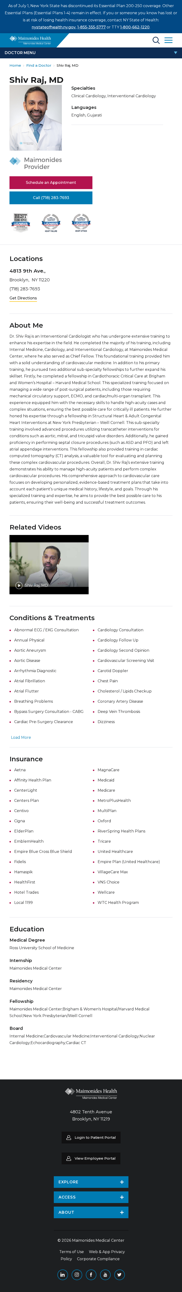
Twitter (119, 1274)
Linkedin (62, 1274)
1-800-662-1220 (135, 27)
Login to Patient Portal (95, 1137)
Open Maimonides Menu (168, 40)
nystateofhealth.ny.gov (54, 27)
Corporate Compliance (98, 1259)
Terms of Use (71, 1252)
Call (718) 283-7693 (51, 197)
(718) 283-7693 (24, 289)
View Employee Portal (95, 1158)
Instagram (77, 1274)
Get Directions (23, 298)
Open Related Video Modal (49, 565)
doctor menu (20, 53)
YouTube (105, 1274)
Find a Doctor (38, 65)
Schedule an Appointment (51, 182)
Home (15, 65)
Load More (21, 737)
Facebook (91, 1274)
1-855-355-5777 (91, 27)
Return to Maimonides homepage (30, 40)
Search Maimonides (156, 40)
